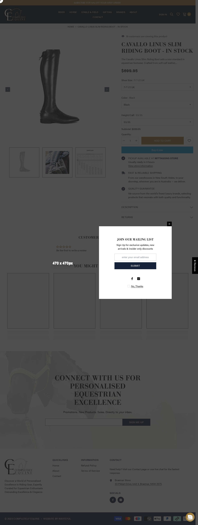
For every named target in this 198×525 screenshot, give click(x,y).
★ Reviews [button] (195, 265)
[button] (190, 517)
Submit (135, 265)
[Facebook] (132, 278)
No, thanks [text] (137, 286)
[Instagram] (138, 278)
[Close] (169, 224)
